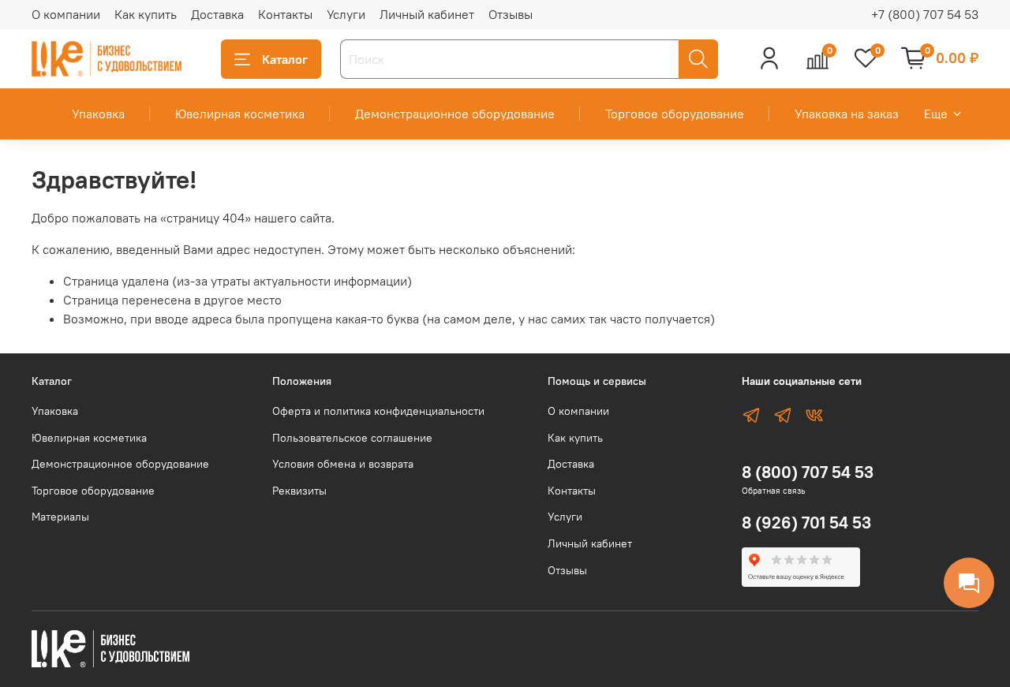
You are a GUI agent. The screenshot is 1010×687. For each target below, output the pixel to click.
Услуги (346, 14)
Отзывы (510, 14)
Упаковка (98, 113)
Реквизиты (299, 491)
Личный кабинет (427, 14)
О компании (66, 14)
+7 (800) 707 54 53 (924, 14)
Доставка (217, 14)
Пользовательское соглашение (352, 438)
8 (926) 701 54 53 (806, 522)
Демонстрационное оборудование (455, 113)
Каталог (285, 59)
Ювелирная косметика (240, 113)
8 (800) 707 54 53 (807, 472)
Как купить (145, 14)
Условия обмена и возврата (342, 464)
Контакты (285, 14)
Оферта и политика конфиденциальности (378, 411)
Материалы (60, 517)
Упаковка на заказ (847, 113)
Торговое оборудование (674, 113)
